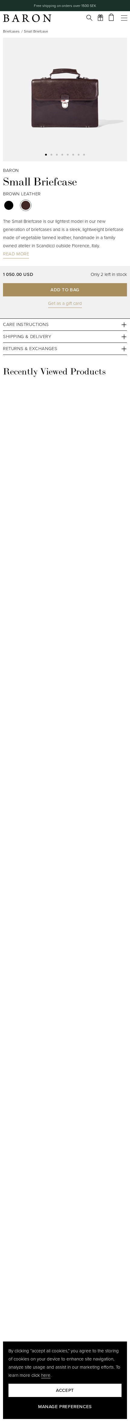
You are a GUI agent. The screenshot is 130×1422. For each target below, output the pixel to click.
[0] (46, 154)
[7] (84, 154)
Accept (65, 1390)
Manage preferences (65, 1406)
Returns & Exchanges (30, 348)
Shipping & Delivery (27, 336)
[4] (67, 154)
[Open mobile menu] (122, 17)
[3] (62, 154)
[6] (78, 154)
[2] (57, 154)
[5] (73, 154)
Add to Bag (65, 289)
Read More (16, 254)
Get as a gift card (65, 303)
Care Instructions (26, 324)
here (45, 1375)
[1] (51, 154)
